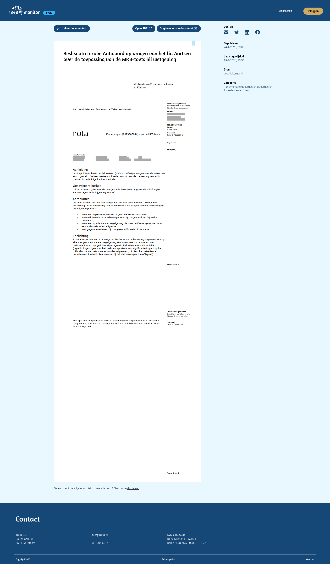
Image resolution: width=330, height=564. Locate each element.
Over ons (310, 559)
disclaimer (133, 488)
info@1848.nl (99, 534)
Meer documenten (74, 28)
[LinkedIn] (250, 33)
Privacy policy (168, 559)
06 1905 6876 (99, 543)
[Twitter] (239, 33)
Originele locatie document (177, 28)
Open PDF (142, 28)
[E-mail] (229, 33)
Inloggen (313, 11)
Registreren (285, 11)
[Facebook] (260, 33)
